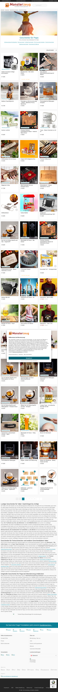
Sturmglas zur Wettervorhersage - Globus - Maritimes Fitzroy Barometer (29, 103)
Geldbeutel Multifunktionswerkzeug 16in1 (47, 213)
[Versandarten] (14, 656)
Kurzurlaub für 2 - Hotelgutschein (48, 269)
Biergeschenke (21, 42)
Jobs (31, 640)
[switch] (53, 686)
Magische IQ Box (5, 185)
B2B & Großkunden (5, 643)
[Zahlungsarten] (29, 630)
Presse (2, 640)
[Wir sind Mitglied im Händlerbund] (9, 676)
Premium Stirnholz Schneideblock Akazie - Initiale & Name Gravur (29, 131)
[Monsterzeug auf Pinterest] (31, 682)
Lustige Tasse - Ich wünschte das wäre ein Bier (47, 406)
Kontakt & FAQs (4, 638)
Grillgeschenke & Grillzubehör (10, 42)
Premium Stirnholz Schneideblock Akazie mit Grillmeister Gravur (46, 242)
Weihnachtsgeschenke (40, 587)
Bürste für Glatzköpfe (45, 433)
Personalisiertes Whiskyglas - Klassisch (47, 378)
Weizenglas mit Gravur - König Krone (28, 433)
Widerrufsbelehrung (20, 687)
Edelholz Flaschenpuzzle (7, 101)
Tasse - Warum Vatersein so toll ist (48, 130)
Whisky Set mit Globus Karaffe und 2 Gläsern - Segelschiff (9, 488)
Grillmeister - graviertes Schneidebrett (26, 488)
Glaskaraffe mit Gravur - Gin (27, 297)
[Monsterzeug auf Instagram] (21, 682)
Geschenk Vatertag (16, 564)
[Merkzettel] (50, 5)
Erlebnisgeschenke (50, 549)
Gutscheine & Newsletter (35, 648)
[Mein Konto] (54, 5)
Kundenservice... (46, 625)
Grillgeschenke (42, 556)
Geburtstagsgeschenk (6, 549)
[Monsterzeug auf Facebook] (26, 682)
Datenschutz (29, 687)
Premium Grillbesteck (45, 159)
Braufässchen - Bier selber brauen (27, 72)
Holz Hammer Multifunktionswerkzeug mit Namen (47, 73)
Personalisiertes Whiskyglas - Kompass (47, 102)
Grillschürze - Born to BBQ (46, 297)
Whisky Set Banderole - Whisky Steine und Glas (47, 461)
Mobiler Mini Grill (5, 297)
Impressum (6, 687)
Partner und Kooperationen (36, 643)
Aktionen (32, 646)
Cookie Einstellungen (39, 687)
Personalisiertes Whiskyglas (8, 460)
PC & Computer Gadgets (39, 42)
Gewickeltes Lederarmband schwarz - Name (8, 433)
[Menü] (56, 680)
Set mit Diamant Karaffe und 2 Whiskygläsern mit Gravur (9, 378)
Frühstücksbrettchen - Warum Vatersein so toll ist (8, 270)
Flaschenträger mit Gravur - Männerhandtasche (27, 378)
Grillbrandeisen (5, 212)
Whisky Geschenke (52, 594)
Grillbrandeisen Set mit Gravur (8, 159)
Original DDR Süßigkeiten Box (28, 159)
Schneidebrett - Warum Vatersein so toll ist (46, 186)
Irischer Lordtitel (5, 130)
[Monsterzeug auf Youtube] (36, 682)
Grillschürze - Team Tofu (46, 323)
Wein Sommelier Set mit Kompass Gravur (27, 186)
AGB (12, 687)
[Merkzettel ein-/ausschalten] (16, 68)
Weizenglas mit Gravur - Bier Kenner (28, 241)
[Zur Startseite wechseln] (17, 5)
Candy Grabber (24, 212)
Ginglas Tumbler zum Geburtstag (29, 460)
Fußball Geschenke (29, 42)
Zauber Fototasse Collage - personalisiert (8, 72)
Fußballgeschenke (5, 604)
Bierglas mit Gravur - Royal (7, 323)
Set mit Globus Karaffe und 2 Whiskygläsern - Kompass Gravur (9, 406)
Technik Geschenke (49, 42)
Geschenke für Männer (34, 44)
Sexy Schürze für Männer (27, 323)
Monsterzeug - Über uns (35, 638)
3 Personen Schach (25, 269)
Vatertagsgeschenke (23, 44)
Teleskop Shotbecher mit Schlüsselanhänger (46, 488)
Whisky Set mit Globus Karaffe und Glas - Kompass (28, 406)
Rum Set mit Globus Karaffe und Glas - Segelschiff (9, 241)
